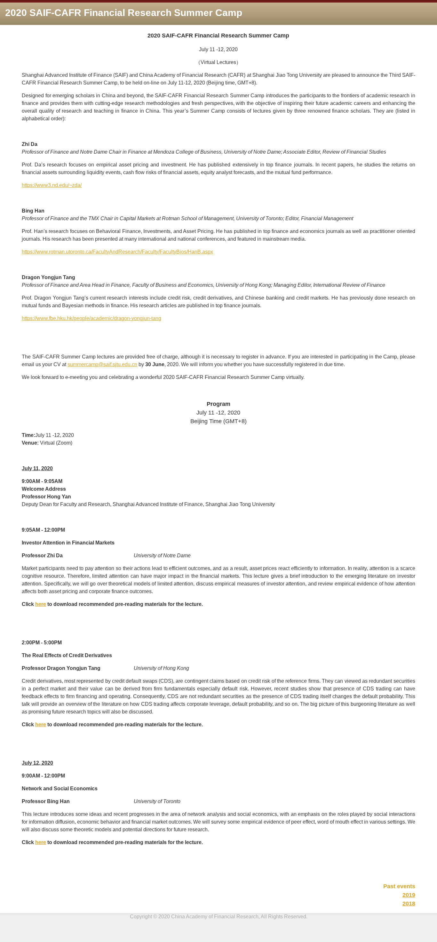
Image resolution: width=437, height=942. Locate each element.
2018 (408, 903)
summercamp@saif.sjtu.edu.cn (102, 364)
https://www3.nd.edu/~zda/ (52, 185)
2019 (408, 895)
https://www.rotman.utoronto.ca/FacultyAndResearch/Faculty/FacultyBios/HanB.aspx (117, 251)
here (40, 604)
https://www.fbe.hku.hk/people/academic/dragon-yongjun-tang (91, 318)
